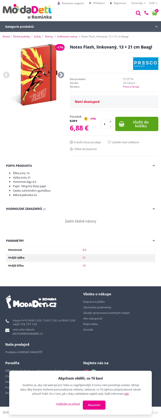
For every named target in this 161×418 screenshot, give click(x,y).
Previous (6, 75)
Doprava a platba (94, 302)
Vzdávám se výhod (68, 404)
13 (84, 265)
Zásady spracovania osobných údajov (106, 313)
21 (84, 257)
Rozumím (94, 405)
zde (126, 394)
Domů (6, 36)
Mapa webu (90, 324)
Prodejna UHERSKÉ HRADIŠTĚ (23, 352)
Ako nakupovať (92, 318)
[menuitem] (70, 3)
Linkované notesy (67, 36)
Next (61, 75)
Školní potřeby (21, 36)
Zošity (37, 36)
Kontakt (88, 329)
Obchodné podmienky (97, 307)
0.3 (84, 250)
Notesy (49, 36)
